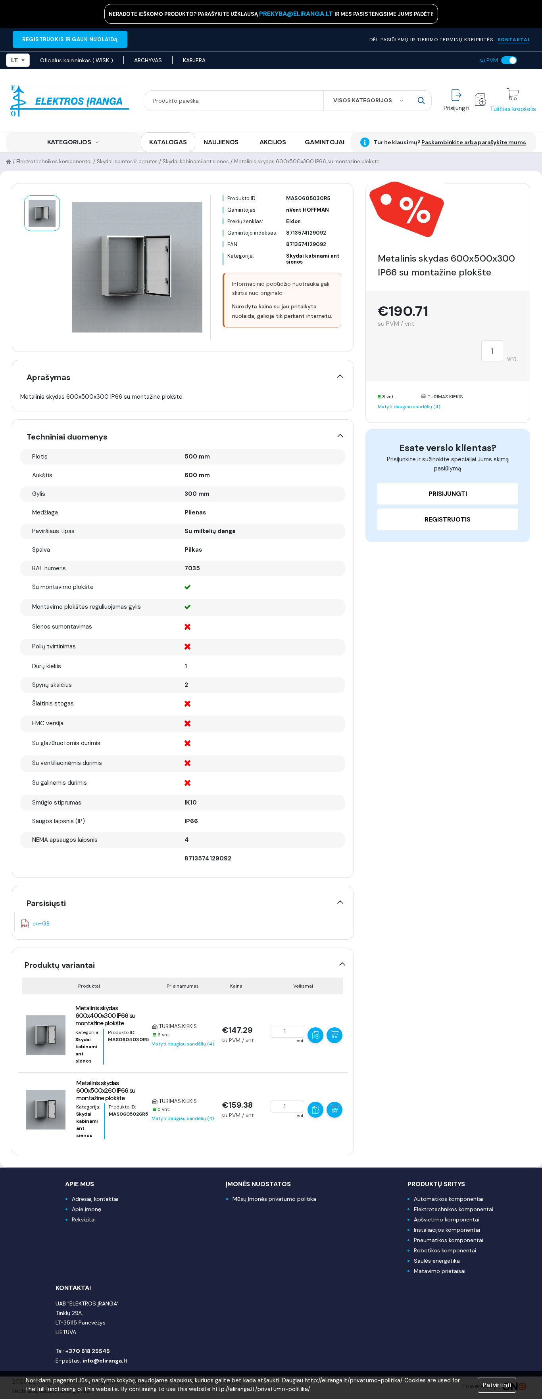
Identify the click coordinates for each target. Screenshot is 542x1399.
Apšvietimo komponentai (446, 1219)
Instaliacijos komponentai (447, 1229)
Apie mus (79, 1184)
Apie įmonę (86, 1209)
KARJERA (194, 60)
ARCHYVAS (148, 60)
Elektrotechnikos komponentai (54, 161)
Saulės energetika (437, 1260)
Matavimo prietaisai (439, 1271)
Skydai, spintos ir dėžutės (127, 161)
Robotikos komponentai (445, 1250)
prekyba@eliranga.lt (296, 14)
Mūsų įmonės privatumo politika (274, 1198)
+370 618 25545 (87, 1351)
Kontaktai (73, 1288)
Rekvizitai (84, 1219)
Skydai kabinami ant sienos (196, 161)
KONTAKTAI (513, 39)
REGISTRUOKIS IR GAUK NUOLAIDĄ (70, 39)
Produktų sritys (436, 1184)
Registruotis (448, 519)
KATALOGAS (168, 142)
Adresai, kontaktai (95, 1198)
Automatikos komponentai (448, 1198)
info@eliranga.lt (105, 1360)
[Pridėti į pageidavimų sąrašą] (315, 1035)
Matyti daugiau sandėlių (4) (183, 1044)
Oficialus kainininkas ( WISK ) (76, 60)
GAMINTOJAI (324, 142)
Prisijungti (448, 493)
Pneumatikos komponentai (448, 1240)
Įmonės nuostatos (258, 1184)
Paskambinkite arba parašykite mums (473, 142)
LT (14, 60)
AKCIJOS (272, 142)
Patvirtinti (497, 1385)
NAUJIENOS (221, 142)
